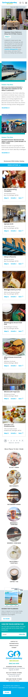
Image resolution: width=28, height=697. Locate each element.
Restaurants (13, 486)
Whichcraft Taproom (12, 392)
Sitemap (14, 648)
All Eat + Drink (14, 468)
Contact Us (14, 641)
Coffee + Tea (14, 582)
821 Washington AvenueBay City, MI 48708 (13, 675)
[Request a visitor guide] (14, 597)
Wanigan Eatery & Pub (12, 290)
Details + (14, 198)
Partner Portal (14, 643)
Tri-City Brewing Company (10, 190)
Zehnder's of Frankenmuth (9, 425)
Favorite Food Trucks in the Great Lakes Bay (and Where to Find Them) (14, 141)
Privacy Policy (14, 646)
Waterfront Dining (14, 505)
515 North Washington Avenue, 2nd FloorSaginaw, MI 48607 (14, 669)
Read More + (6, 108)
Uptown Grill (8, 224)
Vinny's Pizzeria (10, 257)
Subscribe (22, 634)
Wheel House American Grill (13, 358)
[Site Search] (23, 3)
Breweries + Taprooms (14, 524)
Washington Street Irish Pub (13, 323)
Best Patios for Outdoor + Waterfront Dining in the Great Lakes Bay (12, 89)
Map (5, 198)
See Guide (6, 619)
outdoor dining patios (11, 49)
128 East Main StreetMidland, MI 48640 (14, 681)
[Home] (7, 2)
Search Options (13, 165)
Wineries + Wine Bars (14, 543)
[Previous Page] (5, 441)
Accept (7, 692)
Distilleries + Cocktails (14, 562)
